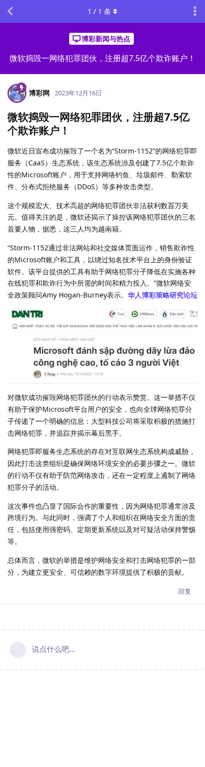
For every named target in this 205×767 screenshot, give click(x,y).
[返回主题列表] (10, 11)
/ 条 (99, 11)
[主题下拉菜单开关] (195, 11)
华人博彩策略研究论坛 (163, 295)
